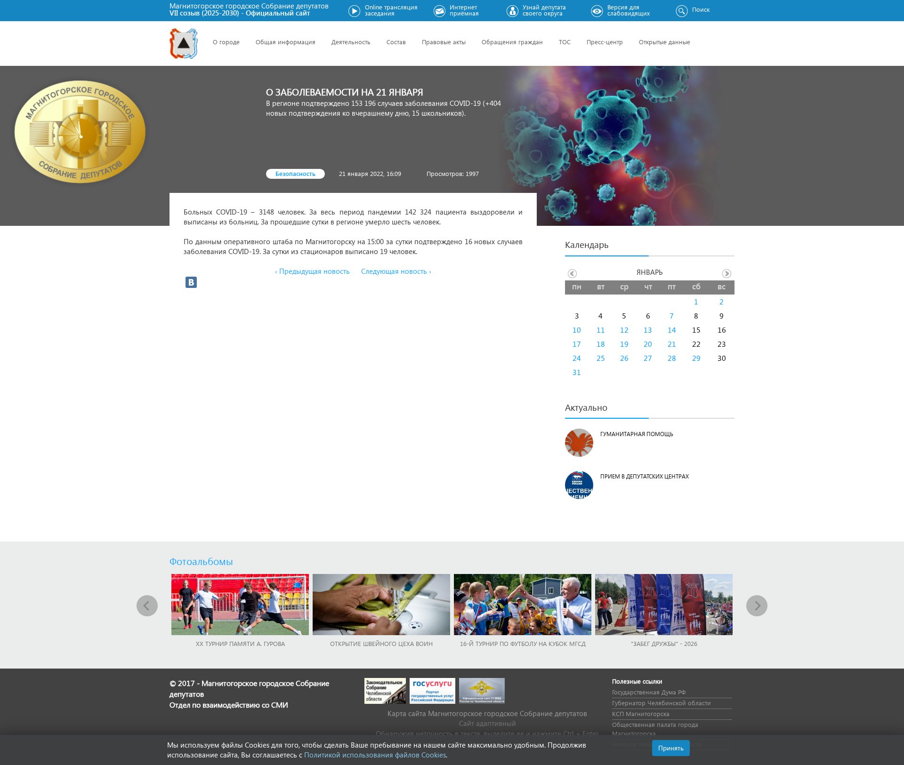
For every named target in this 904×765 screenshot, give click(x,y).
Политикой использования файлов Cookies (375, 754)
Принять (671, 747)
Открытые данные (664, 42)
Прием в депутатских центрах (644, 476)
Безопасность (295, 173)
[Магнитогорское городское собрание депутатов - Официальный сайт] (183, 43)
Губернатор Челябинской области (661, 703)
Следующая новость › (396, 271)
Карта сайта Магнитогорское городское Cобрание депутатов (487, 713)
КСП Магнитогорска (641, 713)
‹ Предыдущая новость (312, 271)
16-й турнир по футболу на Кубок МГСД (523, 643)
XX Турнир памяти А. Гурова (240, 643)
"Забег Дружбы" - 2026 (664, 643)
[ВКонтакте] (191, 282)
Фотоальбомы (201, 561)
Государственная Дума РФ (649, 692)
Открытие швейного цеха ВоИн (381, 643)
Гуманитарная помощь (636, 434)
